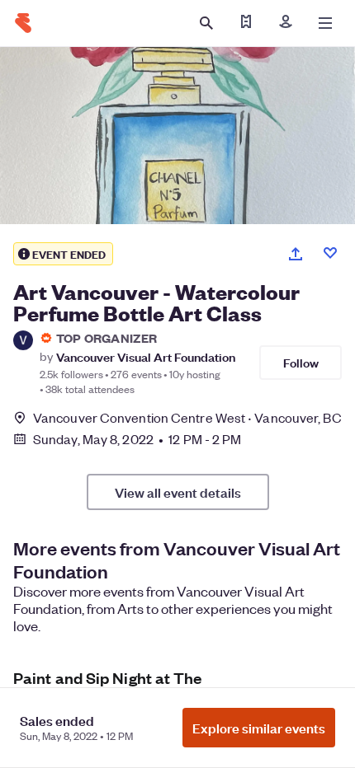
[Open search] (206, 23)
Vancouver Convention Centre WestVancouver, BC (187, 417)
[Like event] (330, 253)
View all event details (178, 492)
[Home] (23, 23)
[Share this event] (295, 253)
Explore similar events (258, 728)
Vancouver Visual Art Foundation (145, 356)
